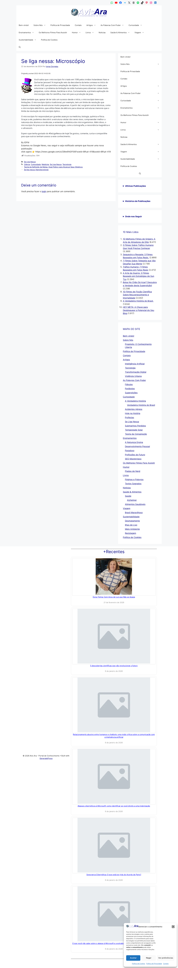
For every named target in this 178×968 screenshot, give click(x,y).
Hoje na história (132, 413)
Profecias (129, 417)
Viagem (138, 32)
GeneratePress (46, 758)
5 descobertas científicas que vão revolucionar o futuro (114, 665)
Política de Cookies (138, 963)
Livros (88, 32)
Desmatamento (132, 521)
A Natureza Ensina (134, 442)
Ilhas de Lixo (131, 525)
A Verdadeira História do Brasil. (138, 301)
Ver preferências (165, 958)
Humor (75, 32)
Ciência (27, 164)
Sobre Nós (38, 25)
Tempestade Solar (134, 430)
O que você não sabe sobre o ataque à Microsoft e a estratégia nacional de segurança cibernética (113, 943)
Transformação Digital (135, 372)
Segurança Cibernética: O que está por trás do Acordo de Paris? (113, 874)
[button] (173, 926)
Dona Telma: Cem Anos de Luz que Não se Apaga (114, 597)
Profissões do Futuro (135, 454)
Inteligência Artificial (135, 364)
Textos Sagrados (133, 483)
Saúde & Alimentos (118, 32)
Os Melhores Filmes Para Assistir (53, 32)
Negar (148, 958)
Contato (166, 963)
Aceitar (133, 958)
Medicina (45, 164)
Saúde (128, 496)
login (44, 191)
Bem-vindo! (24, 25)
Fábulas (129, 384)
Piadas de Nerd (132, 471)
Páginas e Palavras (134, 479)
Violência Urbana (133, 376)
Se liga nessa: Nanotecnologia (36, 170)
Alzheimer (132, 500)
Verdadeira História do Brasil (141, 405)
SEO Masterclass (133, 459)
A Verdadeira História (135, 401)
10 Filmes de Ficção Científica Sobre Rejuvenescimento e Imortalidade (137, 294)
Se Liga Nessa (30, 162)
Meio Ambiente (132, 529)
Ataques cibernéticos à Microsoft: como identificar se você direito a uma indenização (114, 806)
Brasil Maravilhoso (134, 512)
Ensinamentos (25, 32)
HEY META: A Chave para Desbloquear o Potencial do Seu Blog (138, 310)
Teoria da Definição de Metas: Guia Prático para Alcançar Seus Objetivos (53, 167)
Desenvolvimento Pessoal (137, 446)
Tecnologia (66, 164)
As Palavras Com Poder (111, 25)
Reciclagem (130, 533)
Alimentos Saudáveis (135, 504)
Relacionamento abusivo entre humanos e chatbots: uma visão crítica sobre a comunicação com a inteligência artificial (114, 735)
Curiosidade (134, 25)
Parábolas (130, 388)
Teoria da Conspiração (136, 434)
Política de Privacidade (154, 963)
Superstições (131, 393)
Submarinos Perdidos (135, 426)
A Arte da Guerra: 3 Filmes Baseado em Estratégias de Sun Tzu (138, 276)
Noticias (102, 32)
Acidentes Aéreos (133, 409)
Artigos (89, 25)
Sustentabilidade (26, 40)
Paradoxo (129, 450)
